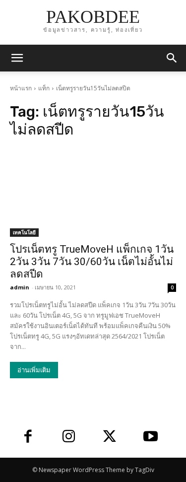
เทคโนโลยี (24, 232)
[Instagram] (69, 437)
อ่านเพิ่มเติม (34, 370)
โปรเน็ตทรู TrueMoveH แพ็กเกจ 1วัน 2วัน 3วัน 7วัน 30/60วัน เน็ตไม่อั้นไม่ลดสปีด (92, 261)
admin (19, 287)
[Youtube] (151, 437)
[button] (172, 58)
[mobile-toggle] (17, 58)
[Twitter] (110, 437)
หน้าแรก (21, 88)
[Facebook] (28, 437)
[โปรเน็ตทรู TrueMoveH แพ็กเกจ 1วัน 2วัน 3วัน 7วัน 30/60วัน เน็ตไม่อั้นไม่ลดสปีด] (93, 195)
